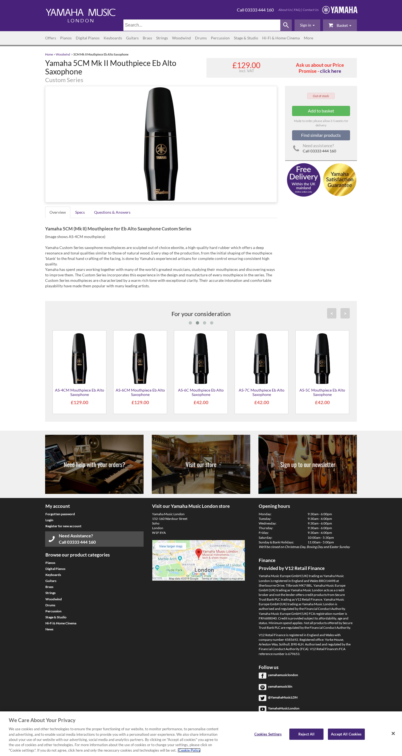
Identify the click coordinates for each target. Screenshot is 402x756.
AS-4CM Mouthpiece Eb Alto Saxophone (79, 392)
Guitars (132, 38)
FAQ (297, 10)
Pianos (66, 38)
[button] (307, 25)
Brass (147, 38)
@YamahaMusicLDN (283, 697)
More (308, 38)
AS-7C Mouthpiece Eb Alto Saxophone (261, 392)
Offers (50, 38)
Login (49, 520)
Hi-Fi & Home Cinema (281, 38)
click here (330, 71)
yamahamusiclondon (283, 675)
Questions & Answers (112, 212)
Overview (57, 212)
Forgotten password (60, 514)
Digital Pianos (88, 38)
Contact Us (311, 10)
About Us (285, 10)
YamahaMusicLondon (283, 708)
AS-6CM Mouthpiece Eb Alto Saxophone (140, 392)
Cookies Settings (268, 734)
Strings (162, 38)
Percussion (220, 38)
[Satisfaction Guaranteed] (339, 179)
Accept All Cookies (346, 734)
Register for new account (63, 526)
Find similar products (321, 135)
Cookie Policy (189, 750)
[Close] (393, 733)
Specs (80, 212)
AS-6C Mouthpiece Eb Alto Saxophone (201, 392)
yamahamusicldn (280, 686)
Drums (201, 38)
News (49, 629)
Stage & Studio (246, 38)
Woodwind (181, 38)
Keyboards (113, 38)
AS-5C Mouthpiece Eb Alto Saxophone (322, 392)
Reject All (306, 734)
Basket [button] (342, 25)
